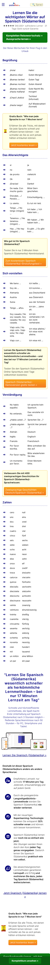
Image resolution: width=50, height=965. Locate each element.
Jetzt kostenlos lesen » (24, 145)
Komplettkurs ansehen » (25, 960)
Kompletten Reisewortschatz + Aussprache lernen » (24, 37)
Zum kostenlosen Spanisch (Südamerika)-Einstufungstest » (23, 262)
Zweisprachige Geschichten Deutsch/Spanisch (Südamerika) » (24, 491)
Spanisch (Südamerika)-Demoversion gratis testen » (21, 383)
